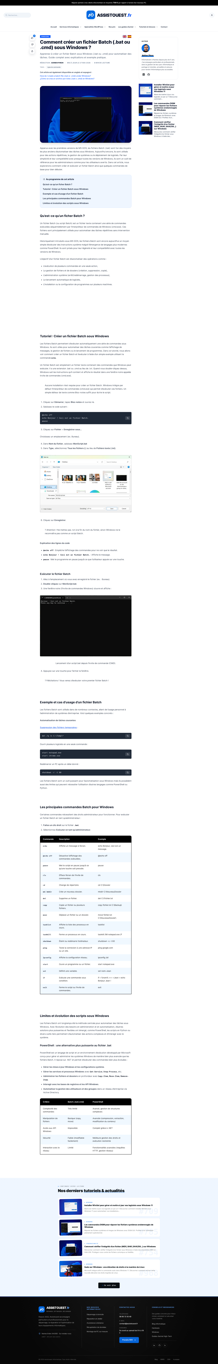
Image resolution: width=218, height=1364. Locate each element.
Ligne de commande (54, 67)
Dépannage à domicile (95, 1314)
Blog (156, 1359)
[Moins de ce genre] (32, 44)
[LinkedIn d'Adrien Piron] (144, 74)
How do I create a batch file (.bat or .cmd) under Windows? (65, 76)
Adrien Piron (148, 55)
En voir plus (110, 1285)
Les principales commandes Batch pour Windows (67, 198)
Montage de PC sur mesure (97, 1332)
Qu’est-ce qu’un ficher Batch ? (57, 184)
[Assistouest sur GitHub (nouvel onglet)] (159, 1345)
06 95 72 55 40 (125, 1317)
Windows (45, 36)
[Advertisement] (85, 312)
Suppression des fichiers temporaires (58, 727)
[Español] (129, 36)
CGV (168, 1359)
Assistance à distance (95, 1323)
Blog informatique (158, 1324)
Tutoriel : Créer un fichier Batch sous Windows (65, 189)
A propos (176, 1359)
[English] (125, 36)
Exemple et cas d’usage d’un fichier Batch (63, 194)
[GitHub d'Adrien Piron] (149, 74)
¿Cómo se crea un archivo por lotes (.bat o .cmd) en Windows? (67, 78)
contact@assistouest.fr (128, 1324)
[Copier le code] (127, 418)
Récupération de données (96, 1327)
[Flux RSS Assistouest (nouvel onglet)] (165, 1345)
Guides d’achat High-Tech (162, 1336)
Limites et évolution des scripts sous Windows (66, 203)
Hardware (155, 1328)
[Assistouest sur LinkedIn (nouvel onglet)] (154, 1345)
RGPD (162, 1359)
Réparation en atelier (94, 1319)
